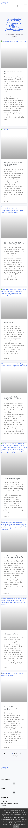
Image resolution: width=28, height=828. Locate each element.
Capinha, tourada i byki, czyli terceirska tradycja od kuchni (13, 556)
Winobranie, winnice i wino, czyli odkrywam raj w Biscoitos (14, 243)
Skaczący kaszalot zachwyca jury (13, 72)
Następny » (14, 756)
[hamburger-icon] (25, 6)
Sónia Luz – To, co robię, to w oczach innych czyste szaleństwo (13, 164)
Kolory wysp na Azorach (11, 634)
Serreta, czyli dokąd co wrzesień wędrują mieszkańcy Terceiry (13, 398)
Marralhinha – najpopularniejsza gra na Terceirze (12, 707)
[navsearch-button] (17, 6)
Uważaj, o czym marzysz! (12, 479)
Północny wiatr (8, 322)
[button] (14, 783)
